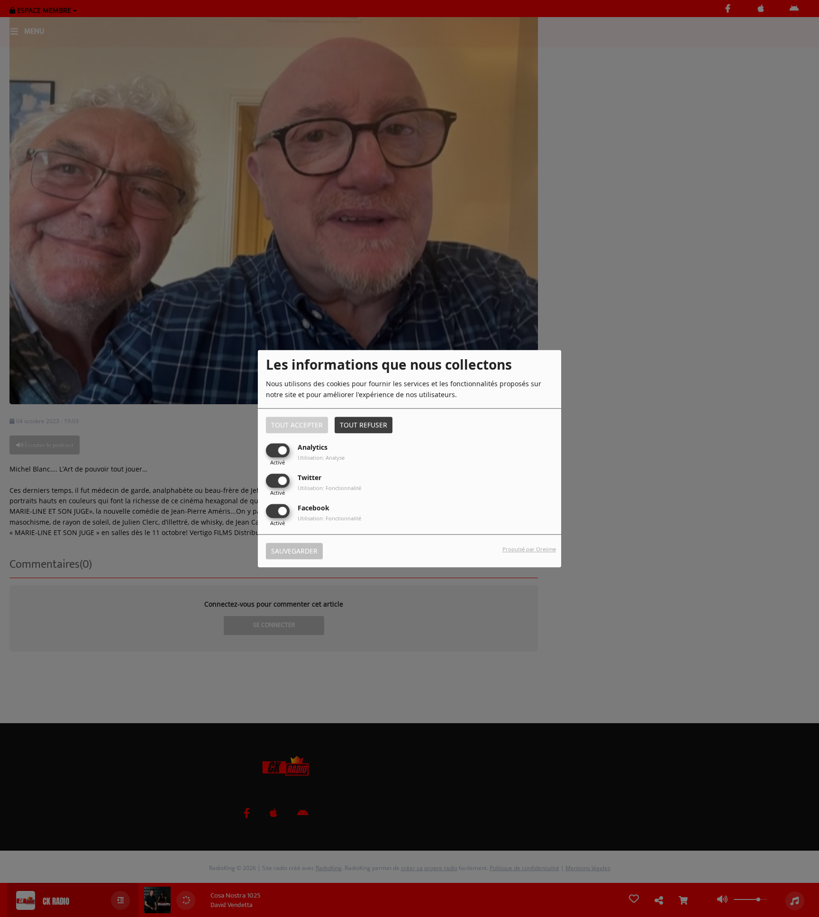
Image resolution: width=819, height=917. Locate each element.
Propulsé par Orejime (529, 549)
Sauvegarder (294, 550)
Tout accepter (297, 424)
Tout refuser (363, 424)
